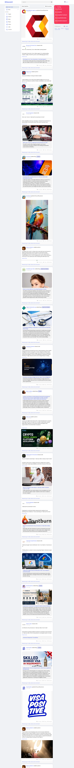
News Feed (10, 7)
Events (9, 16)
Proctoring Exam (30, 113)
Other (38, 156)
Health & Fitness (44, 268)
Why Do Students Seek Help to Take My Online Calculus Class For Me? (36, 488)
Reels (9, 19)
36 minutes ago (28, 392)
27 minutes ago (28, 270)
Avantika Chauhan (30, 346)
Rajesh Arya (28, 71)
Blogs (9, 21)
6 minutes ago (28, 46)
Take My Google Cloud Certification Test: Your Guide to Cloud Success (36, 571)
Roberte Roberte (30, 247)
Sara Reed (28, 156)
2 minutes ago (28, 11)
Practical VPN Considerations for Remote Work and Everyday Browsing (35, 177)
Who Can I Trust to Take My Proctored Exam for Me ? (35, 142)
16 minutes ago (28, 114)
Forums (10, 29)
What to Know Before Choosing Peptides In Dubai (34, 289)
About (56, 28)
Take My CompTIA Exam (31, 540)
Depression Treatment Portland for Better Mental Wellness (37, 606)
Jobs (9, 27)
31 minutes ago (28, 308)
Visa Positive (29, 647)
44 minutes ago (28, 417)
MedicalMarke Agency (31, 10)
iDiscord (9, 2)
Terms (59, 28)
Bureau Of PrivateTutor (31, 45)
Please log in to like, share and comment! (31, 41)
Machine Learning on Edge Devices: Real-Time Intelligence (36, 377)
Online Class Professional (31, 454)
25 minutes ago (28, 197)
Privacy (62, 28)
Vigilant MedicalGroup (31, 307)
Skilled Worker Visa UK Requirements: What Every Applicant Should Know (37, 668)
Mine (9, 9)
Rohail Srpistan (29, 585)
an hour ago (28, 455)
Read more (24, 56)
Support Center (57, 29)
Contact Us (67, 28)
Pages (9, 14)
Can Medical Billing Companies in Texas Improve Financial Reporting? (36, 328)
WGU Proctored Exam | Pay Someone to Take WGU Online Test (36, 526)
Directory (67, 29)
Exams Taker (29, 623)
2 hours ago (28, 766)
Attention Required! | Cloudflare (30, 637)
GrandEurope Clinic (30, 268)
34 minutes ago (28, 347)
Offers (9, 24)
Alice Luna (28, 416)
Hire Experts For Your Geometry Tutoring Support (34, 59)
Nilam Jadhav (29, 391)
